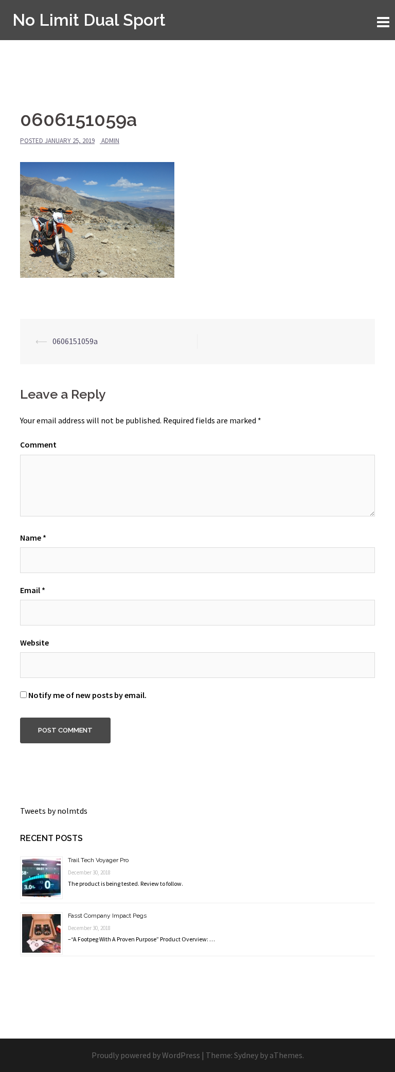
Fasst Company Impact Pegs (107, 915)
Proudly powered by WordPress (146, 1055)
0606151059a (75, 341)
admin (110, 140)
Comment (38, 444)
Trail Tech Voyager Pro (98, 860)
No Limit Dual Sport (89, 19)
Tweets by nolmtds (53, 811)
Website (34, 642)
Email (32, 590)
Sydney (246, 1055)
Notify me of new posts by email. (87, 695)
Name (33, 537)
